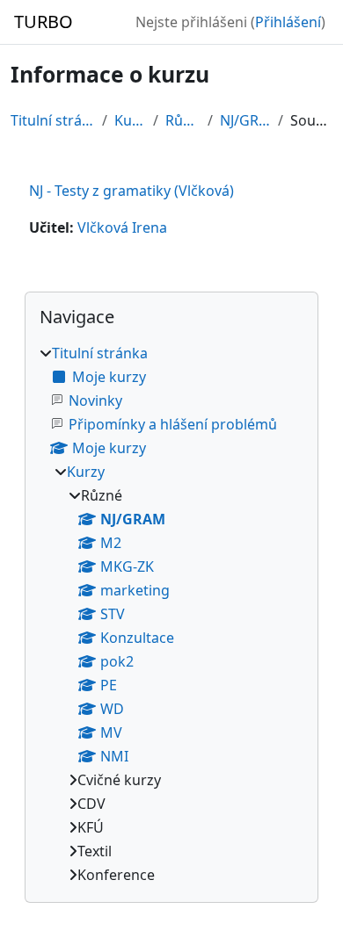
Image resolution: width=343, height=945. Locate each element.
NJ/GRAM (246, 120)
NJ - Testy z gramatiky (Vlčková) (131, 190)
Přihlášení (288, 22)
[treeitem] (171, 614)
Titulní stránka (53, 120)
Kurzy (130, 120)
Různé (183, 120)
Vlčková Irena (122, 227)
